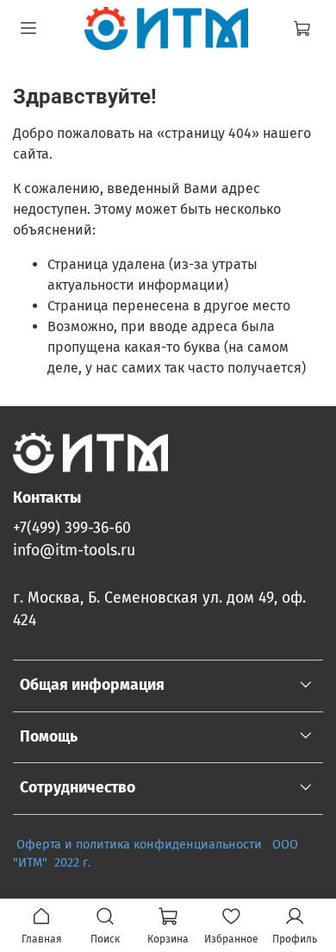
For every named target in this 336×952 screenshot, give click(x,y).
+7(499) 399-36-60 (72, 528)
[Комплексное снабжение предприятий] (267, 844)
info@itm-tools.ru (74, 551)
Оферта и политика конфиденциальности (139, 844)
